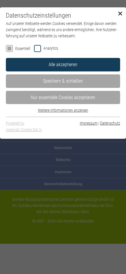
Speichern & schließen (63, 81)
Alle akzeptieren (63, 64)
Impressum (89, 123)
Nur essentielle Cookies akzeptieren (63, 97)
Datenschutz (110, 123)
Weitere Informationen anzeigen (63, 110)
